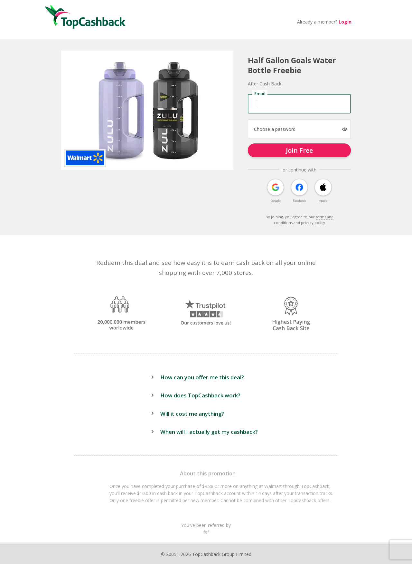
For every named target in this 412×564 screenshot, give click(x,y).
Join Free (299, 150)
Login (345, 22)
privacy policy (313, 222)
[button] (345, 129)
